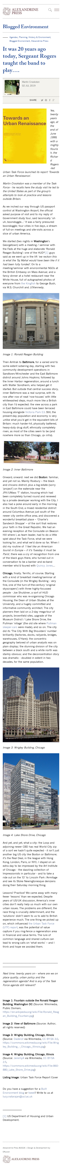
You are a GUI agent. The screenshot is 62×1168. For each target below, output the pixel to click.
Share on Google (53, 100)
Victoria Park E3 (35, 412)
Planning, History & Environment (34, 37)
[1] (46, 252)
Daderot (18, 1038)
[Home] (20, 11)
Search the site (50, 9)
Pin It (46, 100)
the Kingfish (28, 283)
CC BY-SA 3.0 (50, 1038)
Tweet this (42, 100)
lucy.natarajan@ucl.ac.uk (17, 1096)
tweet (31, 1092)
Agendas (13, 37)
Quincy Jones (45, 565)
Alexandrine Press (39, 41)
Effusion (6, 1152)
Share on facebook (50, 100)
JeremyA (19, 1057)
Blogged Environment (26, 27)
